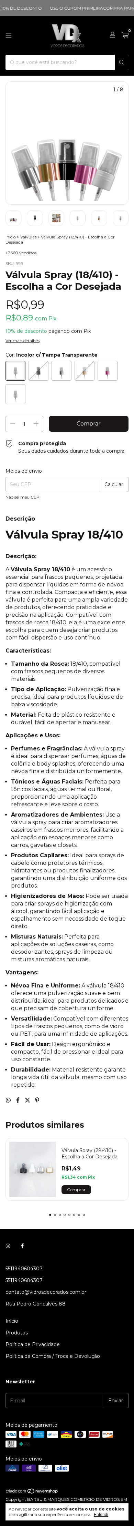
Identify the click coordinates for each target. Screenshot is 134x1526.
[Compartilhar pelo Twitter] (28, 1100)
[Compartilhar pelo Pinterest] (37, 1100)
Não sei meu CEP (22, 497)
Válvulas (28, 236)
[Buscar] (122, 62)
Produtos (16, 1333)
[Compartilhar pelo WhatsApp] (8, 1100)
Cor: (51, 355)
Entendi (101, 1514)
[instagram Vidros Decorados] (7, 1246)
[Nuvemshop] (32, 1492)
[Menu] (8, 35)
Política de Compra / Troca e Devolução (52, 1356)
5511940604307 (24, 1269)
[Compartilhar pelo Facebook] (18, 1100)
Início (10, 236)
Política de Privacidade (32, 1344)
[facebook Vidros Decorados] (22, 1246)
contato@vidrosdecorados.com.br (45, 1292)
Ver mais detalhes (22, 340)
